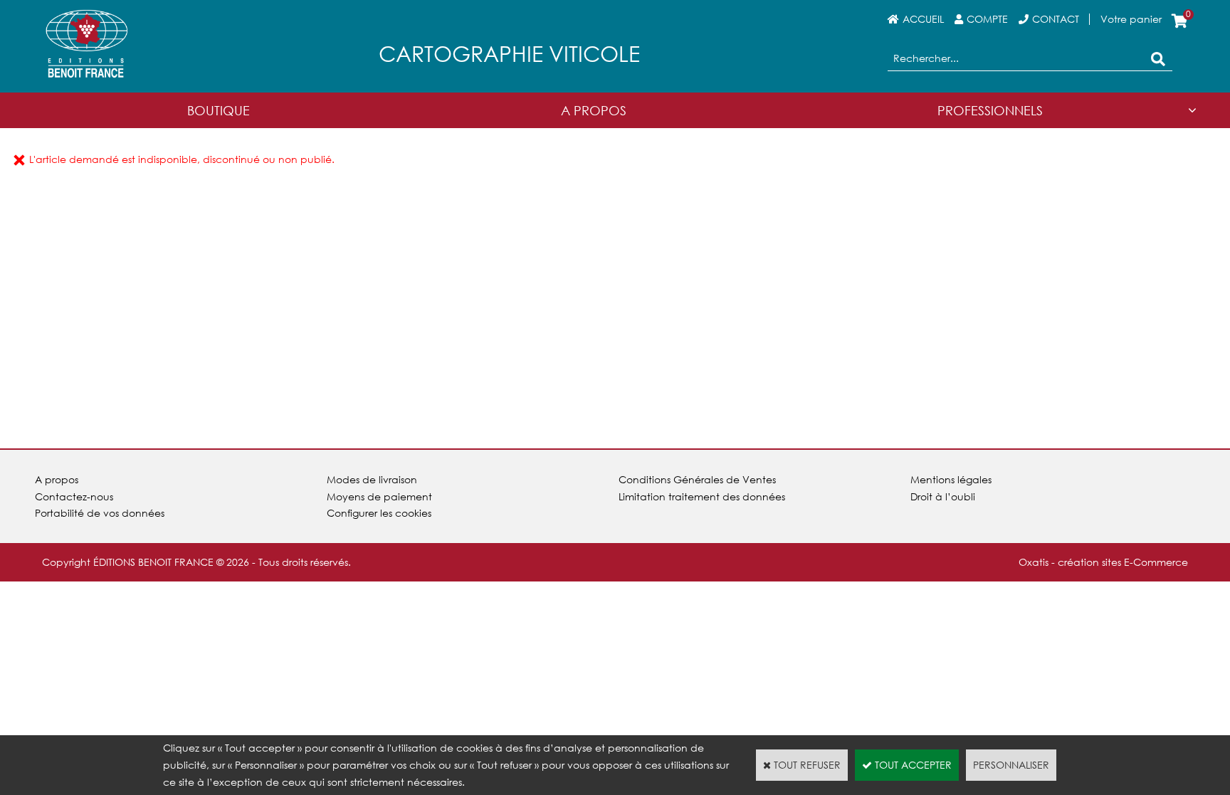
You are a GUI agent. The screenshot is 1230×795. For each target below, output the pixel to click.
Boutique (218, 110)
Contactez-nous (74, 496)
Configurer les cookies (379, 513)
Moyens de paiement (379, 496)
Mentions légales (951, 479)
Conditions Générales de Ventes (697, 479)
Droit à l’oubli (942, 496)
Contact (1055, 19)
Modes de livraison (372, 479)
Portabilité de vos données (99, 513)
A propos (56, 479)
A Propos (593, 110)
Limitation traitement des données (702, 496)
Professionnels (990, 110)
